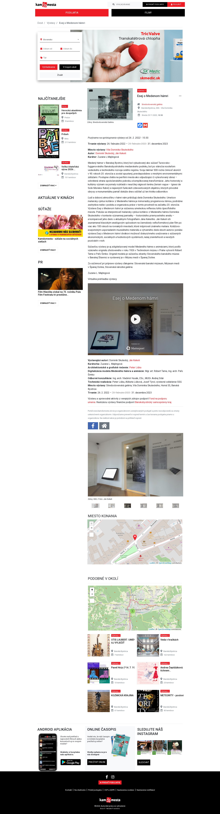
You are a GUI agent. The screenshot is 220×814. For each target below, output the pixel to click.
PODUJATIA (72, 12)
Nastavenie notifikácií (146, 790)
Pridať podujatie (95, 790)
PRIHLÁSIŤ (176, 4)
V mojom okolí (69, 67)
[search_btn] (113, 4)
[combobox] (61, 39)
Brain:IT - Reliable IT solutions (110, 808)
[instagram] (112, 777)
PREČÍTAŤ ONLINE (97, 762)
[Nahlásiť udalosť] (180, 96)
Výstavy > (65, 130)
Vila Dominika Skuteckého (119, 149)
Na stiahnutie (80, 790)
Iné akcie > (65, 162)
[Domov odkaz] (104, 426)
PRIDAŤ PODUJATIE (156, 4)
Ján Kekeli (120, 153)
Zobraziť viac (47, 185)
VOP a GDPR (109, 790)
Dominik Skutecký (104, 153)
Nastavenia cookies (125, 790)
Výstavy (51, 23)
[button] (174, 56)
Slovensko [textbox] (47, 39)
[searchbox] (54, 57)
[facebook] (107, 777)
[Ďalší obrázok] (176, 470)
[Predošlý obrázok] (95, 470)
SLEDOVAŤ (144, 762)
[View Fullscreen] (91, 534)
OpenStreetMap (164, 563)
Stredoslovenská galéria (152, 104)
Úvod (40, 23)
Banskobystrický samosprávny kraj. (153, 402)
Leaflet (152, 563)
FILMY (148, 12)
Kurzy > (64, 106)
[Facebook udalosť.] (93, 426)
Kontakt (68, 790)
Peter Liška (135, 367)
